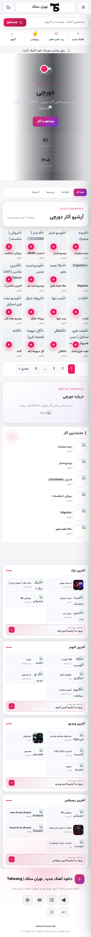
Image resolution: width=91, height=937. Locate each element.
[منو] (83, 7)
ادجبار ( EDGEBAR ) (32, 253)
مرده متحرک (81, 253)
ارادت (85, 319)
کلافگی (62, 351)
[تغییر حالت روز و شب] (8, 7)
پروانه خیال (37, 319)
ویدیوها (50, 192)
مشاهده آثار (45, 121)
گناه (19, 351)
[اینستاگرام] (52, 900)
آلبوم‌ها (35, 192)
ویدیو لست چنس (34, 286)
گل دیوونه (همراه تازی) (30, 351)
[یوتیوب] (39, 900)
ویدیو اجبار (59, 253)
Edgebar (82, 286)
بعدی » (24, 368)
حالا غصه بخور (58, 286)
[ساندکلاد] (64, 912)
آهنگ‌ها (65, 192)
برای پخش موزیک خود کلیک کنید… (45, 50)
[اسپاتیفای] (52, 912)
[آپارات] (27, 900)
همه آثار (80, 192)
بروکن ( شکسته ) (12, 253)
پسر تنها (61, 319)
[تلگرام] (64, 900)
